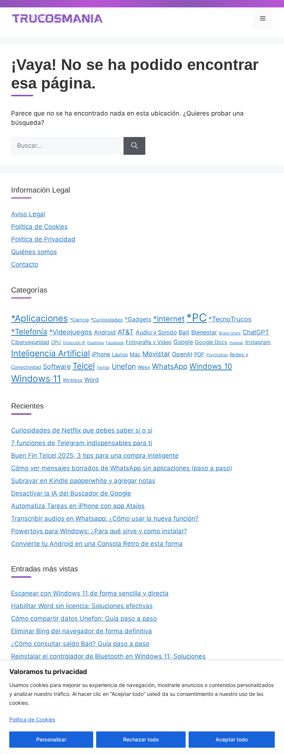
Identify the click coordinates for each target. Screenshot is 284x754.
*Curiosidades (107, 320)
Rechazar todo (141, 739)
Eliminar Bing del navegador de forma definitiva (81, 631)
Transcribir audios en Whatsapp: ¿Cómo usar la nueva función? (105, 518)
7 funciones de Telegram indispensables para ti (81, 443)
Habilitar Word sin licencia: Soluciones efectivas (82, 606)
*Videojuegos (70, 332)
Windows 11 (36, 378)
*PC (196, 317)
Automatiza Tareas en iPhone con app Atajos (78, 506)
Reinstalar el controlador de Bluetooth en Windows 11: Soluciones (108, 656)
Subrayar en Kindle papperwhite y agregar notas (83, 480)
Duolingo (95, 342)
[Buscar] (134, 146)
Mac (135, 354)
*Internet (169, 318)
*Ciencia (79, 320)
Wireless (72, 380)
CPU (56, 342)
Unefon (124, 366)
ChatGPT (256, 332)
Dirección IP (74, 342)
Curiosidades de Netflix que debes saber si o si (81, 430)
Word (91, 379)
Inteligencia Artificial (50, 353)
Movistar (156, 354)
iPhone (101, 354)
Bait (184, 332)
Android (105, 332)
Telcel (83, 366)
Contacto (24, 264)
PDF (199, 354)
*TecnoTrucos (230, 319)
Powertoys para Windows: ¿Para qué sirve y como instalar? (99, 531)
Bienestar (204, 332)
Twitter (103, 367)
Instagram (258, 342)
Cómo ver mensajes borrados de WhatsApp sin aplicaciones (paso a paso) (121, 468)
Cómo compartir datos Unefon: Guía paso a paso (84, 618)
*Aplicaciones (39, 318)
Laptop (120, 354)
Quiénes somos (34, 252)
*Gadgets (138, 319)
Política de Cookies (32, 719)
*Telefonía (29, 331)
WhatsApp (169, 366)
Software (57, 366)
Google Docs (211, 342)
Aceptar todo (232, 739)
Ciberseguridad (30, 342)
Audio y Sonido (156, 332)
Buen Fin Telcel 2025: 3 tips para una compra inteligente (95, 455)
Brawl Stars (230, 333)
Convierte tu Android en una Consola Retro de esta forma (97, 543)
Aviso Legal (28, 214)
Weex (144, 367)
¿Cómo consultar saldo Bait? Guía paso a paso (80, 643)
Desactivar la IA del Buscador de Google (71, 493)
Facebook (115, 342)
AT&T (126, 332)
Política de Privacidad (43, 239)
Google (183, 342)
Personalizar (51, 739)
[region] (142, 707)
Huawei (236, 342)
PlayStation (217, 355)
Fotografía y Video (149, 342)
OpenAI (182, 354)
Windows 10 (210, 366)
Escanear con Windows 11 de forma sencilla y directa (90, 593)
